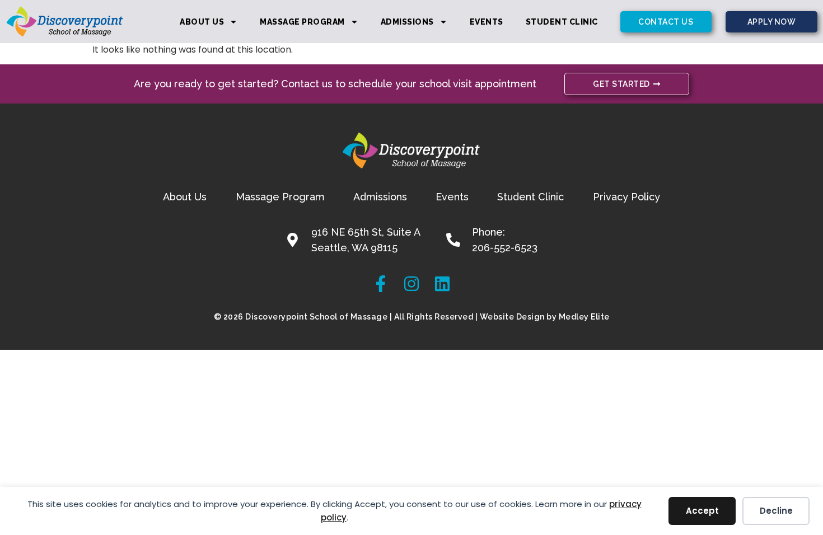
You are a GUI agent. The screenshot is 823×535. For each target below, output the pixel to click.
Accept (702, 511)
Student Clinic (562, 21)
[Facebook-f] (380, 283)
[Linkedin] (442, 283)
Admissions (407, 21)
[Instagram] (411, 283)
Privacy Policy (626, 197)
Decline (776, 511)
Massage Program (302, 21)
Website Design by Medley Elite (545, 316)
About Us (202, 21)
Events (486, 21)
